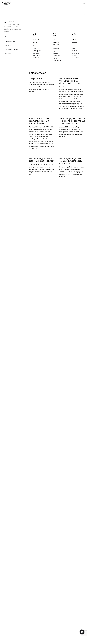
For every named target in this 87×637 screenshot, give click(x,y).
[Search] (80, 3)
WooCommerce (10, 41)
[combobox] (57, 17)
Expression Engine (11, 50)
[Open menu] (84, 3)
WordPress (8, 37)
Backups (8, 54)
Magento (8, 45)
